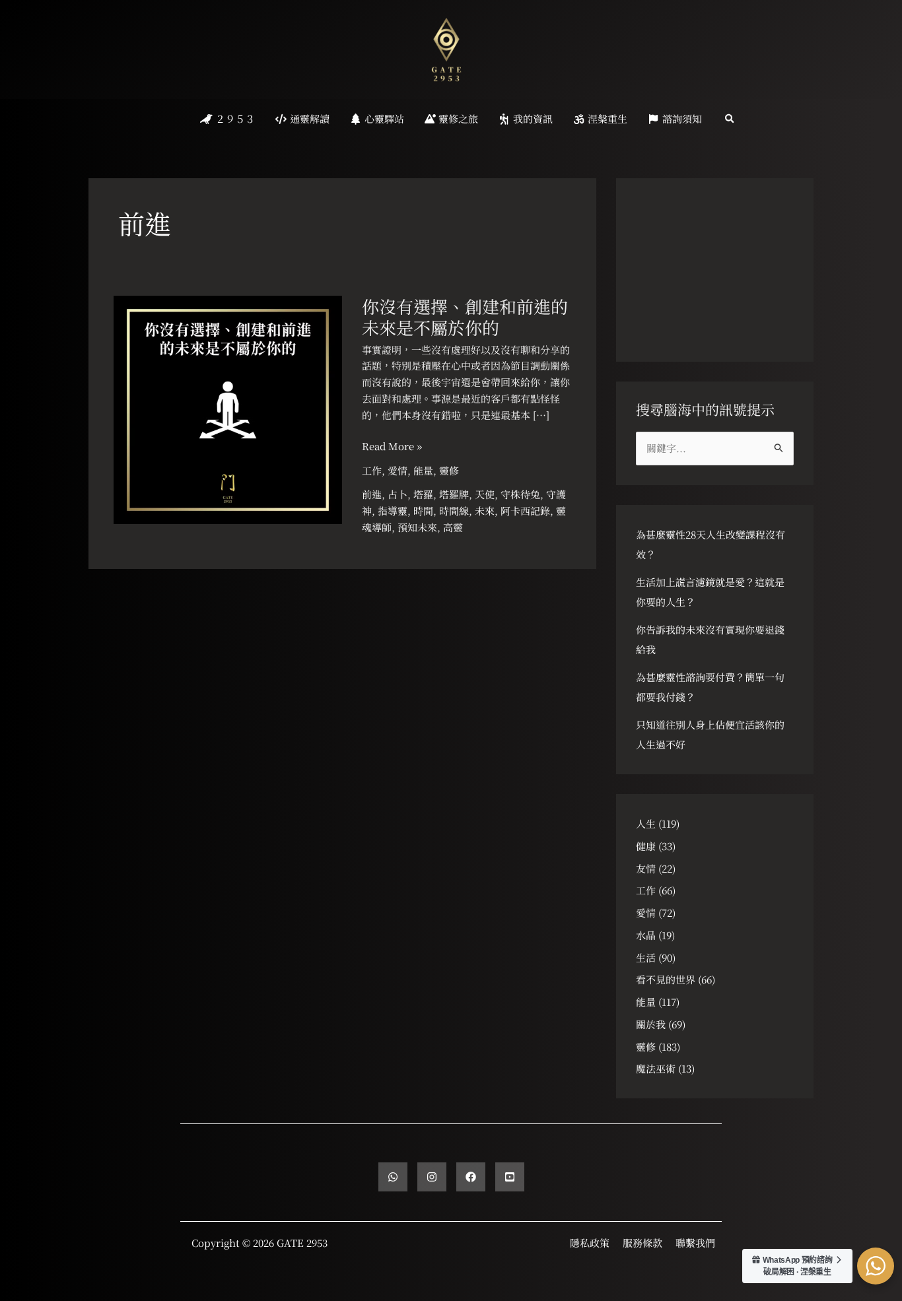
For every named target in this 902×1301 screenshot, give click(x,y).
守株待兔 (520, 494)
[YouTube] (509, 1176)
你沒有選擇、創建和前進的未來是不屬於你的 (465, 316)
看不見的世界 (665, 979)
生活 (646, 957)
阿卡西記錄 (525, 510)
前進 (372, 494)
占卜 (397, 494)
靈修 (449, 470)
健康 (646, 846)
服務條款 (642, 1243)
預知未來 (417, 527)
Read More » (392, 446)
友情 (646, 868)
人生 (646, 823)
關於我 (651, 1024)
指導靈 (392, 510)
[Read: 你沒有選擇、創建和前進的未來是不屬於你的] (228, 408)
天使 (485, 494)
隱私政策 (589, 1243)
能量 (423, 470)
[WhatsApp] (392, 1176)
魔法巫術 (656, 1068)
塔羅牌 (454, 494)
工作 (372, 470)
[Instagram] (431, 1176)
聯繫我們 (695, 1243)
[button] (730, 119)
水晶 (646, 935)
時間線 (454, 510)
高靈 (453, 527)
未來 (485, 510)
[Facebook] (470, 1176)
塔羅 (423, 494)
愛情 (397, 470)
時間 (423, 510)
